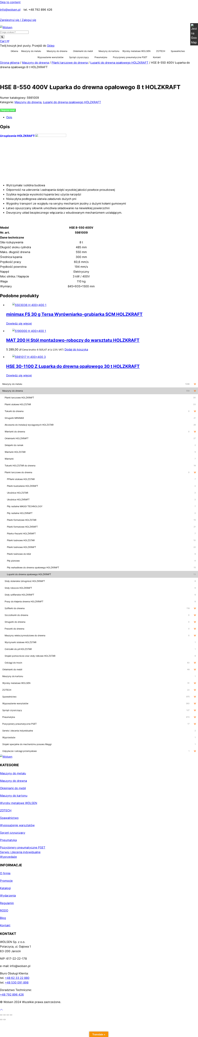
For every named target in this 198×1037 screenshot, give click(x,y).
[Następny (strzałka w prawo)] (4, 1019)
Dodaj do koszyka (76, 349)
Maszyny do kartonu (109, 51)
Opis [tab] (9, 117)
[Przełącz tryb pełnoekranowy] (4, 1014)
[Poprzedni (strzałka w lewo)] (1, 1019)
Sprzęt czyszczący (79, 57)
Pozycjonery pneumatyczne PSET (130, 57)
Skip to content (10, 2)
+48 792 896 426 (12, 994)
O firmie (5, 873)
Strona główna (9, 62)
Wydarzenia (8, 895)
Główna (14, 51)
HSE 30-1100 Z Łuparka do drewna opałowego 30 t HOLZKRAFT (73, 366)
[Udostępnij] (7, 1014)
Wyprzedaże (8, 856)
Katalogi (5, 888)
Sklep (50, 45)
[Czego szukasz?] (2, 36)
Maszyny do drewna (57, 51)
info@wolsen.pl (10, 9)
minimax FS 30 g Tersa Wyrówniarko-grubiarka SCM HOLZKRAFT (74, 314)
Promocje (6, 880)
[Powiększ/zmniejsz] (1, 1014)
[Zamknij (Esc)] (11, 1014)
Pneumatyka (101, 57)
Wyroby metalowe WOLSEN (136, 51)
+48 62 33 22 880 (17, 978)
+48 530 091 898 (16, 982)
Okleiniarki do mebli (83, 51)
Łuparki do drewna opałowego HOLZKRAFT (119, 62)
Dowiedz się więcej (19, 323)
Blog (3, 918)
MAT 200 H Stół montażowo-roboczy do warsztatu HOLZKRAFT (73, 340)
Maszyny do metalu (31, 51)
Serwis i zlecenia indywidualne (20, 852)
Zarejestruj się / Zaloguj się (18, 20)
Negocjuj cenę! (8, 110)
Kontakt (157, 57)
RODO (4, 910)
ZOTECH (160, 51)
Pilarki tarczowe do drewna (70, 62)
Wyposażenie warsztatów (50, 57)
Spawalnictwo (178, 51)
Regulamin (7, 903)
